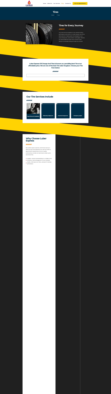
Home (44, 3)
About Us (49, 3)
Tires (62, 3)
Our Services (56, 3)
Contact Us (68, 3)
